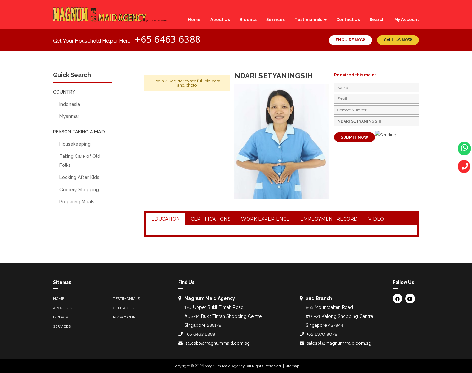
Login (158, 81)
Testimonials (308, 19)
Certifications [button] (211, 219)
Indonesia (69, 104)
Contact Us (348, 19)
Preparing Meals (76, 201)
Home (194, 19)
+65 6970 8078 (322, 334)
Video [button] (376, 219)
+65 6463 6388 (167, 39)
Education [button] (165, 219)
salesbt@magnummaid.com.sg (217, 343)
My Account (406, 19)
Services (275, 19)
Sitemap (292, 366)
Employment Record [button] (329, 219)
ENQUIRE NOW (350, 40)
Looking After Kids (79, 177)
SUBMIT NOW (354, 137)
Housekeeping (75, 144)
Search (377, 19)
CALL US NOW (398, 40)
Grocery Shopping (79, 189)
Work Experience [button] (265, 219)
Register (176, 81)
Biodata (248, 19)
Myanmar (69, 116)
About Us (220, 19)
